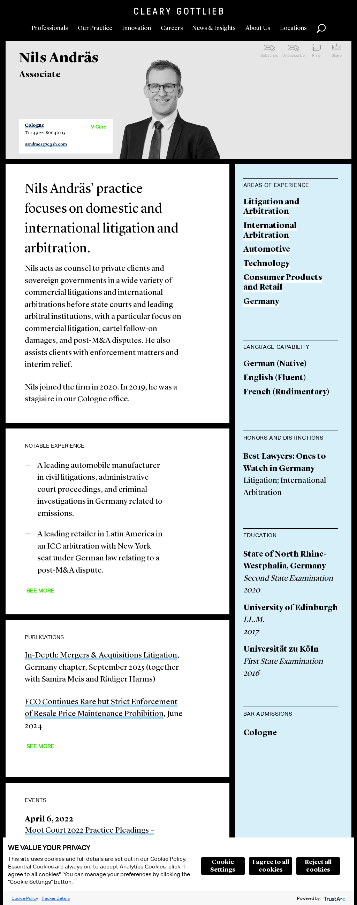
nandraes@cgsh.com (46, 144)
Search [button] (321, 28)
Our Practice (95, 28)
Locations (293, 28)
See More (40, 590)
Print (316, 55)
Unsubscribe (293, 55)
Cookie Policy (25, 898)
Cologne (34, 125)
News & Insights (214, 28)
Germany (261, 302)
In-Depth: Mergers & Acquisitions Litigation (101, 656)
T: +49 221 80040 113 (45, 133)
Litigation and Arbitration (271, 207)
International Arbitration (270, 231)
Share (337, 55)
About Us (257, 28)
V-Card (98, 126)
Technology (266, 264)
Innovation (136, 28)
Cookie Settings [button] (222, 866)
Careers (172, 28)
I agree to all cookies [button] (270, 866)
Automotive (266, 250)
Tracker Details (55, 898)
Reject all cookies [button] (318, 866)
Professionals (49, 28)
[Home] (178, 11)
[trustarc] (334, 898)
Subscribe (269, 55)
